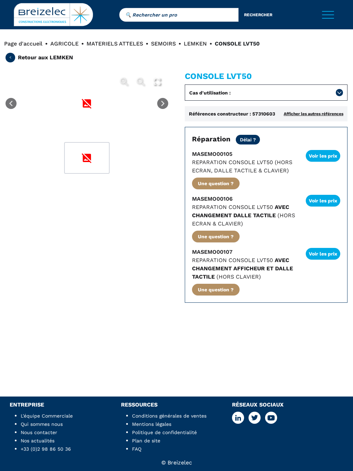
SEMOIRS (163, 43)
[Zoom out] (140, 81)
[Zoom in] (124, 81)
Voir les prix (323, 156)
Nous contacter (39, 432)
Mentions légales (151, 424)
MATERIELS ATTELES (115, 43)
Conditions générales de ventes (169, 416)
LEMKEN (195, 43)
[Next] (162, 103)
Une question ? (216, 183)
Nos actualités (37, 440)
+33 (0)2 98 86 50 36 (46, 449)
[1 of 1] (87, 158)
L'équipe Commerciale (47, 416)
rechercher (258, 14)
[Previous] (11, 103)
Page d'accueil (23, 43)
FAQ (136, 449)
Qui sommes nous (42, 424)
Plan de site (146, 440)
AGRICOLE (64, 43)
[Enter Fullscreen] (157, 81)
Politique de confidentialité (164, 432)
